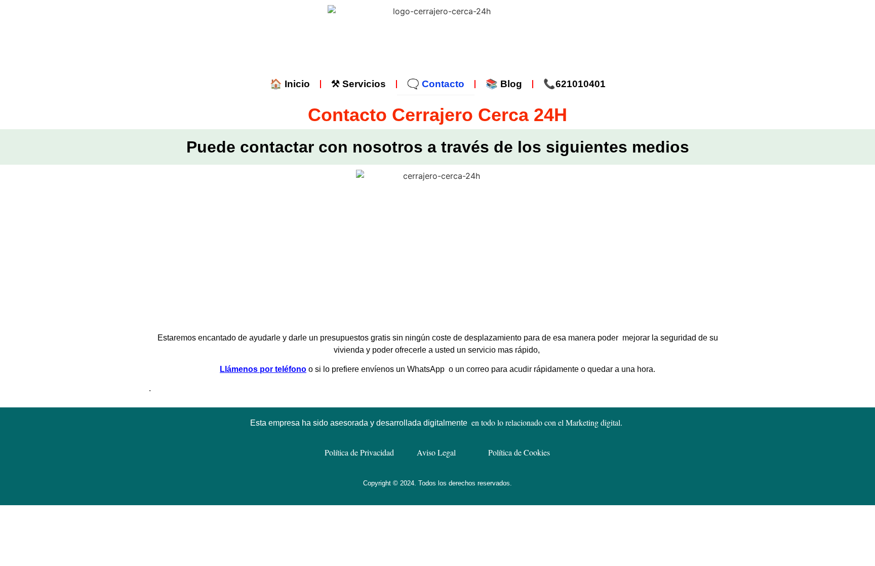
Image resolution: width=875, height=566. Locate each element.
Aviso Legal (436, 452)
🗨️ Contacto (435, 84)
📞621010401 (574, 84)
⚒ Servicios (358, 84)
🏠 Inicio (290, 84)
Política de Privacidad (359, 452)
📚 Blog (504, 84)
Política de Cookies (519, 452)
